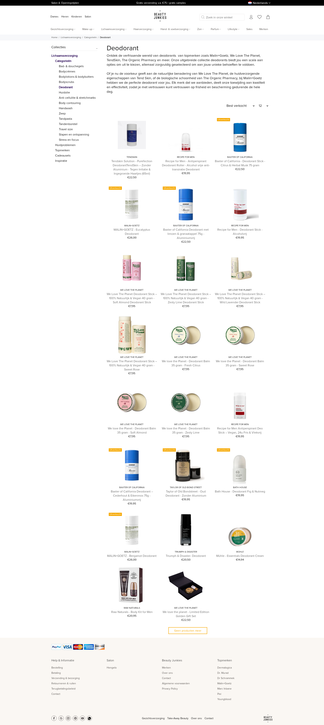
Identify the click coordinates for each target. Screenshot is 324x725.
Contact (55, 694)
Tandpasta (65, 118)
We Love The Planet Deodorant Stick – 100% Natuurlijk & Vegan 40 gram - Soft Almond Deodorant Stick (132, 298)
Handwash (66, 108)
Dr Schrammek (225, 678)
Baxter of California (240, 157)
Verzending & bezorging (65, 678)
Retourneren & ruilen (63, 683)
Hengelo (112, 667)
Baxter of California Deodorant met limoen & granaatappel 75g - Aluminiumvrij (186, 233)
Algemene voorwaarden (176, 683)
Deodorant (105, 37)
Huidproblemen (65, 145)
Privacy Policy (170, 688)
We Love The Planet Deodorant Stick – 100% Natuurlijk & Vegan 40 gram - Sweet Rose (132, 365)
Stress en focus (69, 139)
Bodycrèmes (67, 71)
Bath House (240, 487)
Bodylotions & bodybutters (76, 76)
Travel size (66, 129)
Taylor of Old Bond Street (186, 487)
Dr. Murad (223, 673)
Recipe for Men (186, 157)
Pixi (219, 694)
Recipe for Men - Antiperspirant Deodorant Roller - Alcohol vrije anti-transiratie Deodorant (186, 165)
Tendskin (132, 157)
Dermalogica (224, 667)
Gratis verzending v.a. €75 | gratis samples (161, 3)
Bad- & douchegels (71, 66)
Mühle (240, 552)
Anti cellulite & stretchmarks (77, 97)
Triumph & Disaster (186, 552)
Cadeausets (62, 155)
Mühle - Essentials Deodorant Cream (240, 555)
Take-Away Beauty (177, 718)
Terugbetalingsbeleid (63, 688)
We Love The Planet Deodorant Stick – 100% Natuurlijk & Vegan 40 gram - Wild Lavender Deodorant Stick (240, 298)
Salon (88, 16)
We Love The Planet (131, 290)
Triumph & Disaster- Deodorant (186, 555)
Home (54, 37)
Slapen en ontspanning (74, 134)
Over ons (167, 673)
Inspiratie (61, 160)
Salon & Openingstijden (65, 3)
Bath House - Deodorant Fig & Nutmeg (240, 491)
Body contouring (70, 103)
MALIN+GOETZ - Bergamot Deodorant (132, 555)
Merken (166, 667)
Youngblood (224, 699)
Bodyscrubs (66, 82)
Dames (54, 16)
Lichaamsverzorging (71, 37)
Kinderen (76, 16)
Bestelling (57, 667)
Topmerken (62, 150)
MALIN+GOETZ (132, 226)
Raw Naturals (132, 608)
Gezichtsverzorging (153, 718)
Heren (65, 16)
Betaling (56, 673)
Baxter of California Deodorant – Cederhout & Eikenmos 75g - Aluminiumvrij (132, 495)
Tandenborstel (68, 124)
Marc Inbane (224, 688)
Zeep (62, 113)
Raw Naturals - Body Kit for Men (132, 612)
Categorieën (90, 37)
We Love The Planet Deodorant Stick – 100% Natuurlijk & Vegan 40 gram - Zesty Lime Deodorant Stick (186, 298)
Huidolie (64, 92)
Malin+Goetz (224, 683)
